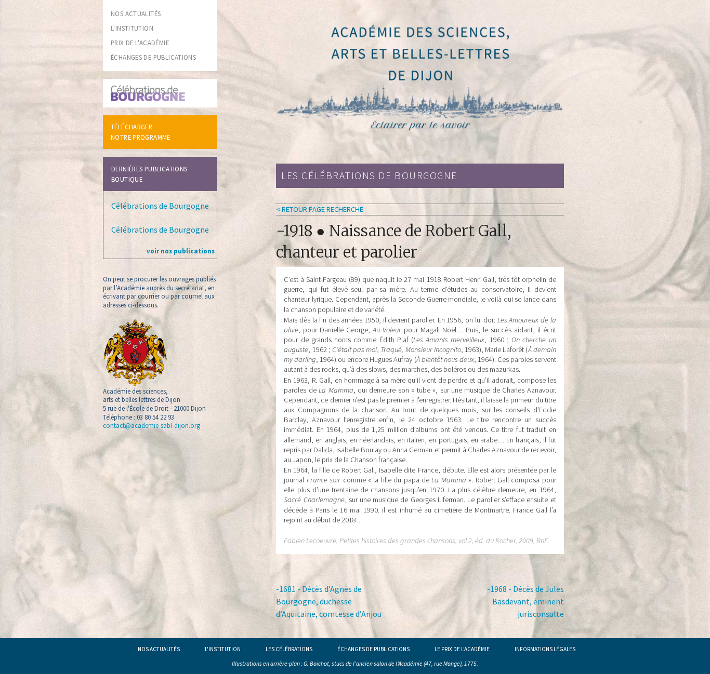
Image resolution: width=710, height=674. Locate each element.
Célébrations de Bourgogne (160, 205)
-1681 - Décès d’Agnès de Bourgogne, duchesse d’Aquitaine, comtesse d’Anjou (329, 601)
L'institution (223, 649)
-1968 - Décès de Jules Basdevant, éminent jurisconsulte (525, 601)
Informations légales (545, 649)
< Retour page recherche (319, 209)
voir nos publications (181, 251)
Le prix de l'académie (462, 649)
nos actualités (136, 13)
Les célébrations (289, 649)
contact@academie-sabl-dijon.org (151, 425)
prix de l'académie (140, 42)
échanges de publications (153, 57)
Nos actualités (159, 649)
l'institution (132, 28)
